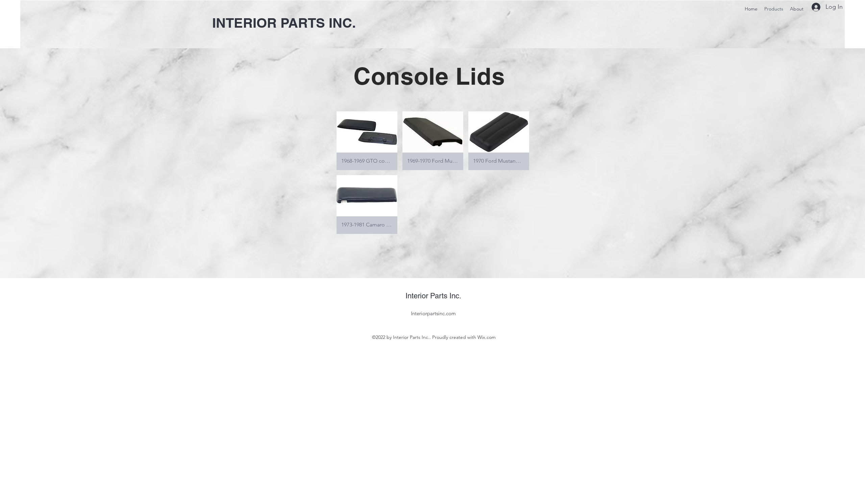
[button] (367, 140)
